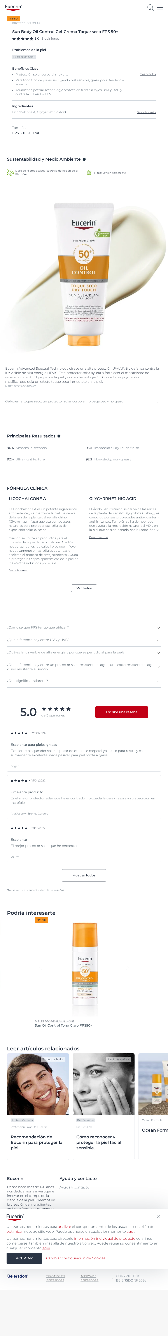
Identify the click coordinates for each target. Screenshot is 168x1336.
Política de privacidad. (54, 1315)
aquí (130, 1231)
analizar (65, 1227)
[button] (83, 402)
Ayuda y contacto (74, 1187)
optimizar (15, 1231)
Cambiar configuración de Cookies (75, 1258)
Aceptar (24, 1258)
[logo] (13, 8)
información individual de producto (104, 1238)
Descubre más (146, 112)
